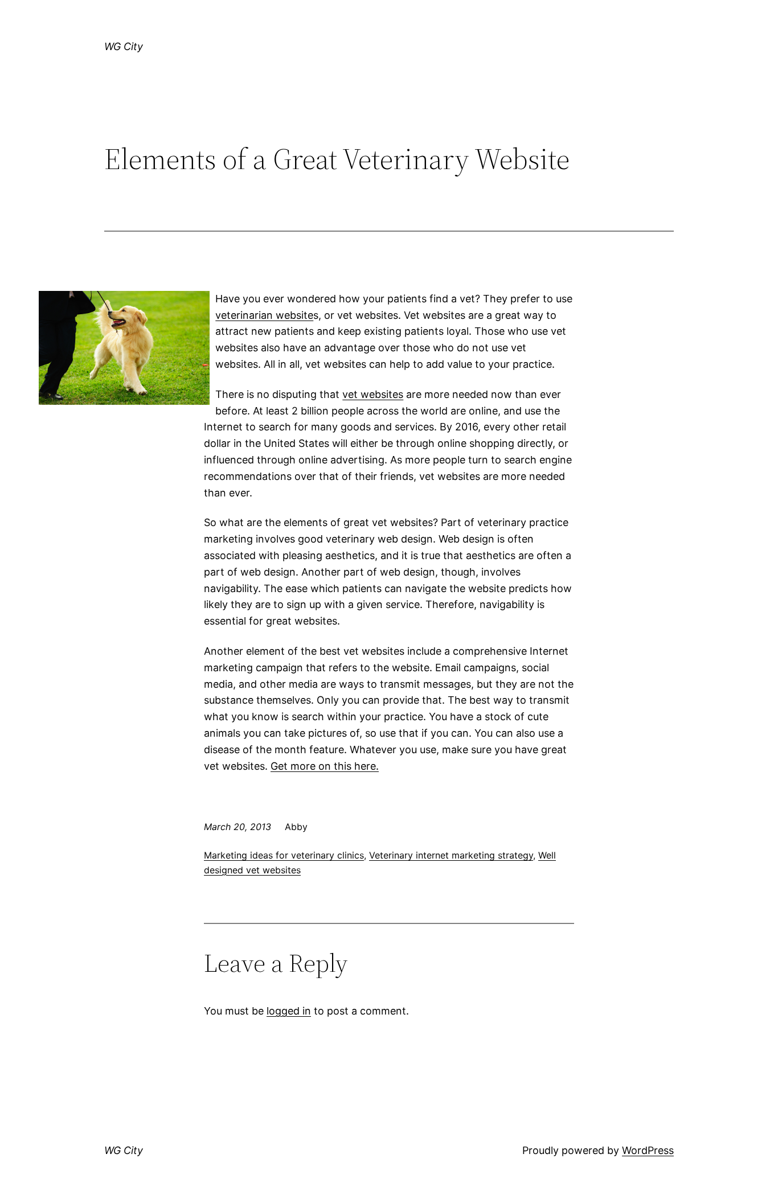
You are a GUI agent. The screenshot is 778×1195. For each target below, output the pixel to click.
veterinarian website (264, 315)
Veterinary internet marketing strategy (451, 855)
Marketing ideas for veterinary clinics (284, 855)
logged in (289, 1011)
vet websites (372, 394)
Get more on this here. (325, 766)
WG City (123, 46)
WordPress (648, 1150)
